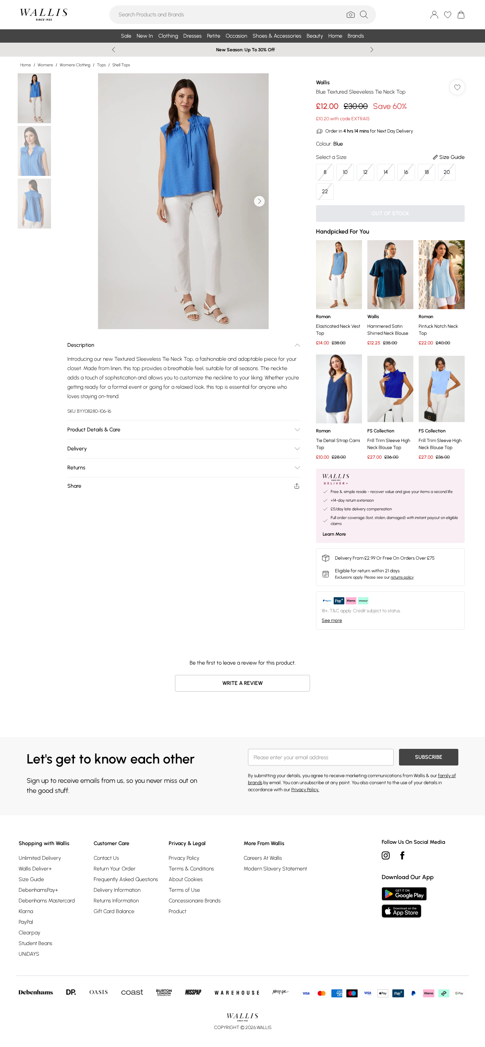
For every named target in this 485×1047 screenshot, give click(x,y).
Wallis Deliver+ (35, 868)
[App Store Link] (404, 902)
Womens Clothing (75, 65)
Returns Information (116, 900)
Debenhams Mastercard (47, 900)
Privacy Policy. (305, 789)
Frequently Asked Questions (126, 879)
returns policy (402, 577)
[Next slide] (372, 49)
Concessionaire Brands (195, 900)
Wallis (323, 82)
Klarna (26, 911)
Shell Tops (121, 65)
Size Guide (31, 879)
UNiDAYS (29, 954)
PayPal (26, 922)
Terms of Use (184, 890)
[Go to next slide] (259, 201)
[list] (183, 201)
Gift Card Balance (114, 911)
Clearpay (29, 932)
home (25, 65)
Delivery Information (117, 890)
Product (177, 911)
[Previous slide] (113, 49)
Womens (45, 65)
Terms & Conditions (191, 868)
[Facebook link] (402, 855)
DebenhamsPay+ (38, 890)
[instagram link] (386, 855)
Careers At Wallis (263, 858)
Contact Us (106, 858)
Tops (101, 65)
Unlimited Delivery (40, 858)
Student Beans (35, 943)
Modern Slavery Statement (275, 868)
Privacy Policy (184, 858)
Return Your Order (115, 868)
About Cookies (186, 879)
